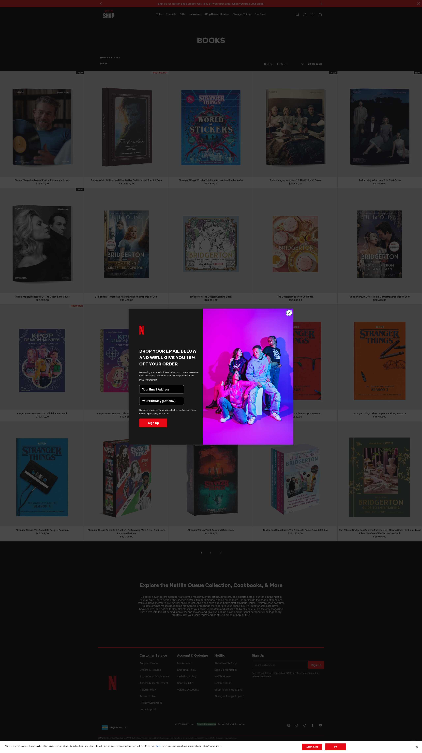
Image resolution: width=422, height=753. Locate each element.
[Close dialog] (289, 313)
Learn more (312, 746)
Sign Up (153, 423)
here (158, 746)
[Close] (416, 747)
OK (335, 746)
